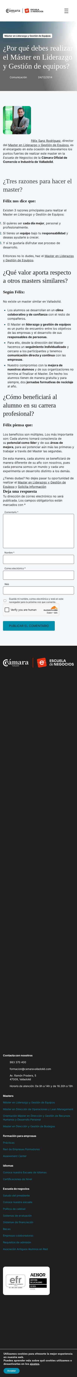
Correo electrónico (15, 568)
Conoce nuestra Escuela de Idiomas (25, 1172)
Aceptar (11, 1370)
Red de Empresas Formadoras (21, 1149)
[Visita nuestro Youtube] (35, 1259)
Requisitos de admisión (17, 1242)
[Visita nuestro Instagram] (20, 1259)
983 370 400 (18, 1062)
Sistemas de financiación (18, 1222)
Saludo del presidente (16, 1195)
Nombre (9, 552)
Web (6, 584)
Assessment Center (15, 1156)
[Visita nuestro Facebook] (5, 1259)
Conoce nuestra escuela (17, 1202)
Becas (6, 1229)
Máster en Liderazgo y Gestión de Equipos (27, 35)
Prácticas (8, 1142)
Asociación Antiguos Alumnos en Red (25, 1249)
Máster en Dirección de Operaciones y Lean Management (38, 1109)
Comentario (11, 512)
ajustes (34, 1363)
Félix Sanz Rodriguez (46, 141)
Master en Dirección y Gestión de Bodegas (29, 1126)
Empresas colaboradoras (18, 1235)
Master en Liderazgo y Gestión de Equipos (38, 145)
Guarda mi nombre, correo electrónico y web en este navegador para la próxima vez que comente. (36, 600)
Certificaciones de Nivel (17, 1179)
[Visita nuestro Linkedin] (27, 1259)
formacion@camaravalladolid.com (30, 1068)
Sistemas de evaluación (17, 1215)
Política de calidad (14, 1208)
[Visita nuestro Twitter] (12, 1259)
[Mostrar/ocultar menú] (66, 10)
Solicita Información (32, 487)
